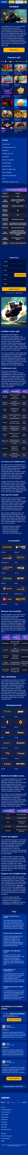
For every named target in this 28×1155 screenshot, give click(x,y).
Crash (13, 61)
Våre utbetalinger (6, 163)
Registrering (5, 150)
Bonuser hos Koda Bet (8, 159)
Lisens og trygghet (7, 172)
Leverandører (5, 156)
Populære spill (6, 144)
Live (8, 61)
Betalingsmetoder (6, 166)
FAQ (3, 178)
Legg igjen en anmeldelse (14, 1019)
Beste (2, 61)
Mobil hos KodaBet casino (9, 169)
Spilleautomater (21, 61)
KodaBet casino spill (7, 153)
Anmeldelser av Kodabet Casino (10, 181)
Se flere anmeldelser (14, 1078)
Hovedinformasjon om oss (9, 147)
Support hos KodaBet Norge (9, 175)
